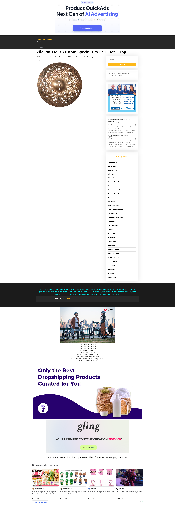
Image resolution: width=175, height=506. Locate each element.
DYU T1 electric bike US (87, 352)
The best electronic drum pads (118, 135)
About (41, 47)
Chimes (111, 174)
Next (39, 61)
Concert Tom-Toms (115, 194)
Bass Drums (112, 170)
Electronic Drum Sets (115, 218)
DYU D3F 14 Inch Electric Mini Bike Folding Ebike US (87, 359)
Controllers (112, 198)
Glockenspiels (113, 226)
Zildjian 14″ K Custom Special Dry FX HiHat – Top (77, 57)
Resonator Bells (113, 257)
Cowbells (111, 202)
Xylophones (112, 277)
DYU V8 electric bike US (87, 350)
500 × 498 (57, 57)
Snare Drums (112, 261)
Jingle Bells (112, 241)
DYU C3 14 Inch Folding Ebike (87, 344)
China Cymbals (113, 178)
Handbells (111, 233)
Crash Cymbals (113, 206)
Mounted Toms (113, 253)
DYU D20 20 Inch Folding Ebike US (87, 355)
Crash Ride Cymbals (115, 210)
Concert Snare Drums (116, 190)
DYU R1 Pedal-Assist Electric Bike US (87, 357)
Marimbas (111, 245)
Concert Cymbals (114, 186)
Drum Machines (113, 214)
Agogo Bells (112, 162)
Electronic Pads (113, 222)
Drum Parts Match (45, 39)
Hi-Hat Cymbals (114, 237)
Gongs (110, 230)
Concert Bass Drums (115, 182)
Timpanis (111, 269)
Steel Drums (112, 265)
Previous (40, 59)
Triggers (111, 273)
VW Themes (69, 299)
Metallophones (113, 249)
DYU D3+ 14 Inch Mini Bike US (87, 361)
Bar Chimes (112, 166)
